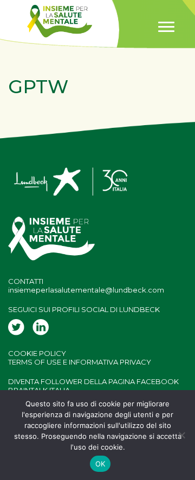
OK (100, 463)
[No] (181, 435)
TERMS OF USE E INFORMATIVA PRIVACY (79, 362)
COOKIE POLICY (37, 353)
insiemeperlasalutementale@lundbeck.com (86, 290)
